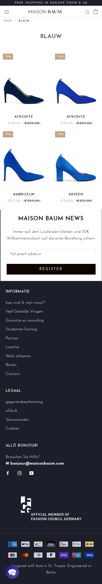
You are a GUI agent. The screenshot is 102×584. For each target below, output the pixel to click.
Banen (11, 365)
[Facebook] (8, 473)
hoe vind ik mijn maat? (25, 303)
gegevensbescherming (24, 402)
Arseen (76, 194)
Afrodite (23, 117)
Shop (8, 21)
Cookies (12, 428)
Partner (12, 338)
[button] (12, 572)
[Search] (87, 11)
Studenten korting (21, 329)
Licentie (12, 347)
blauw (24, 21)
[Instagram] (20, 473)
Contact (13, 374)
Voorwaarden (17, 420)
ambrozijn (24, 194)
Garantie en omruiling (25, 320)
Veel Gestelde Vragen (24, 311)
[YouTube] (31, 473)
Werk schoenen (18, 356)
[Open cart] (96, 11)
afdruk (11, 411)
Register (51, 269)
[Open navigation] (6, 11)
